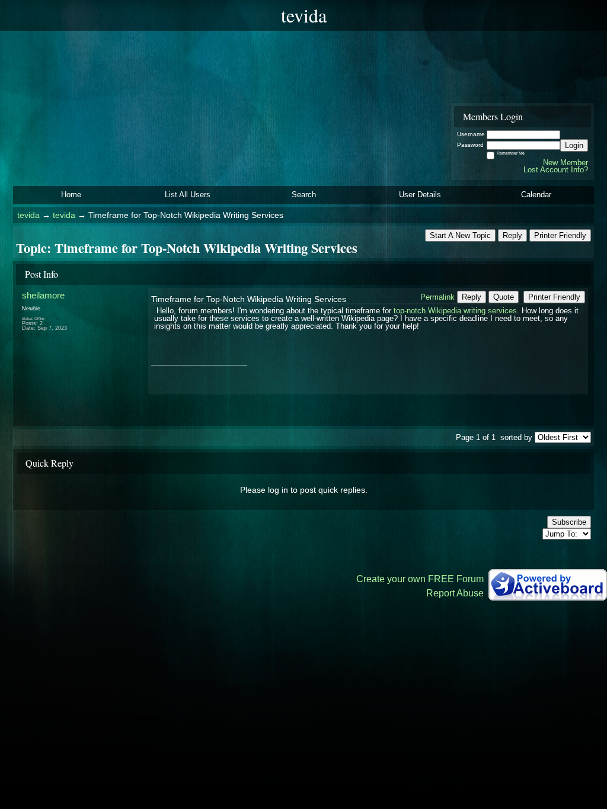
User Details (420, 194)
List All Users (187, 194)
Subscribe (569, 522)
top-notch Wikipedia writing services (455, 310)
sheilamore (43, 295)
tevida (28, 215)
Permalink (437, 297)
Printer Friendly (560, 235)
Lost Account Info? (555, 169)
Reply (512, 235)
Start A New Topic (460, 235)
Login (574, 145)
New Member (565, 162)
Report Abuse (455, 593)
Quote (503, 297)
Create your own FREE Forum (420, 579)
